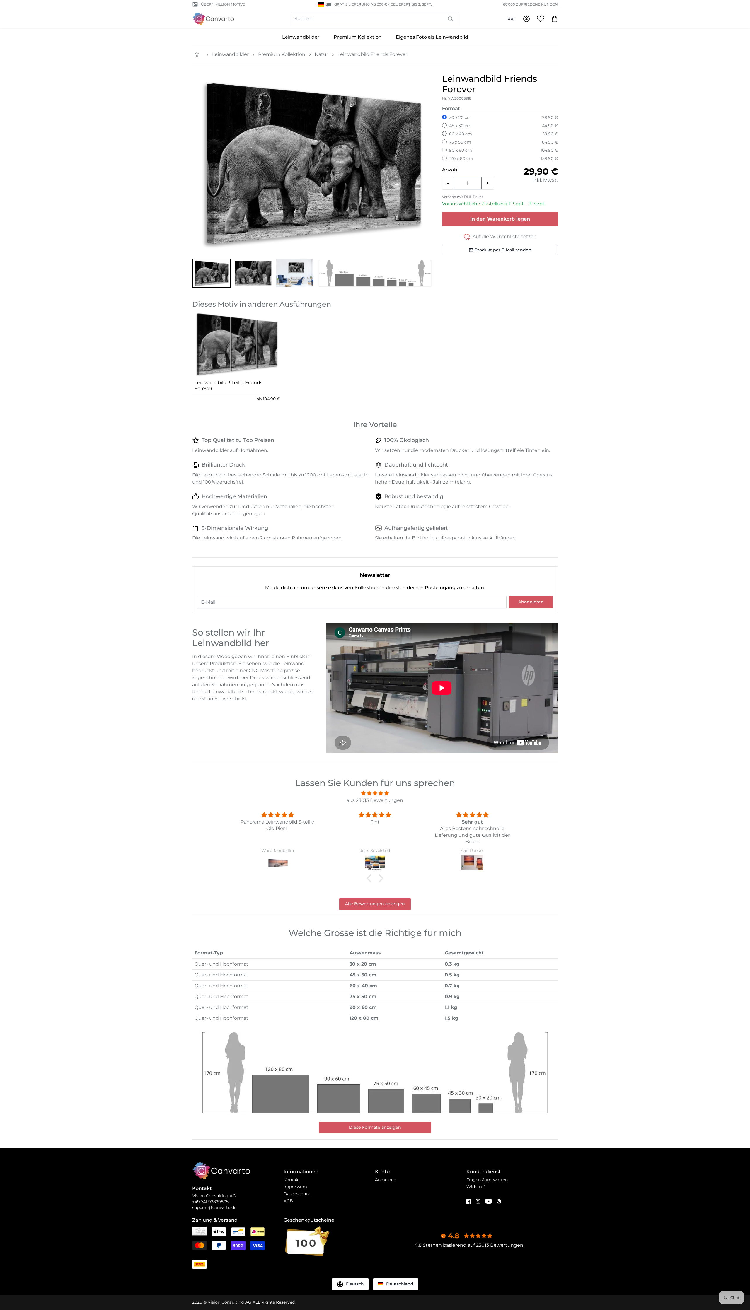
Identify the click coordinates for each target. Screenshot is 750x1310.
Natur (321, 54)
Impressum (295, 1186)
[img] (375, 793)
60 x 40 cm (460, 133)
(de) (510, 18)
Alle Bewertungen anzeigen (375, 903)
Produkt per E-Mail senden (503, 249)
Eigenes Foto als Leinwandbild (432, 37)
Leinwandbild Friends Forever (372, 54)
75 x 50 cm (460, 142)
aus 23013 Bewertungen (375, 800)
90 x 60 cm (460, 150)
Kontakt (292, 1179)
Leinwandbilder (301, 37)
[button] (211, 273)
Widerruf (475, 1186)
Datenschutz (297, 1193)
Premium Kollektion (358, 37)
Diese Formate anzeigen (375, 1127)
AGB (288, 1200)
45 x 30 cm (460, 125)
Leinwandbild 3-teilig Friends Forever (228, 385)
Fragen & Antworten (487, 1179)
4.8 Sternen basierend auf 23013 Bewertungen (469, 1245)
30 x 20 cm (460, 117)
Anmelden (385, 1179)
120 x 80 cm (461, 158)
